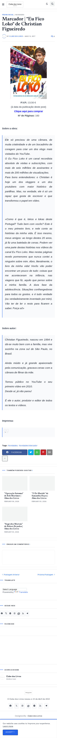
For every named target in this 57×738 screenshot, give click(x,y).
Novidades (19, 14)
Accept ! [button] (10, 732)
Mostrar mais (11, 679)
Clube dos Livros (13, 676)
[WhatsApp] (37, 452)
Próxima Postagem (45, 574)
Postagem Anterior (11, 574)
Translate (23, 592)
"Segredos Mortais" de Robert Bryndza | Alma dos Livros (13, 526)
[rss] (23, 613)
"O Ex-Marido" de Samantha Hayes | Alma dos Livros (40, 496)
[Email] (49, 452)
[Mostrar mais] (5, 458)
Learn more (8, 726)
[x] (6, 613)
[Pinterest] (43, 452)
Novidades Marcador (28, 445)
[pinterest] (10, 613)
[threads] (19, 613)
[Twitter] (31, 452)
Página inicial (8, 14)
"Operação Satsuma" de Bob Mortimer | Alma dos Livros (13, 496)
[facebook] (2, 613)
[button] (3, 4)
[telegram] (27, 613)
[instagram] (14, 613)
